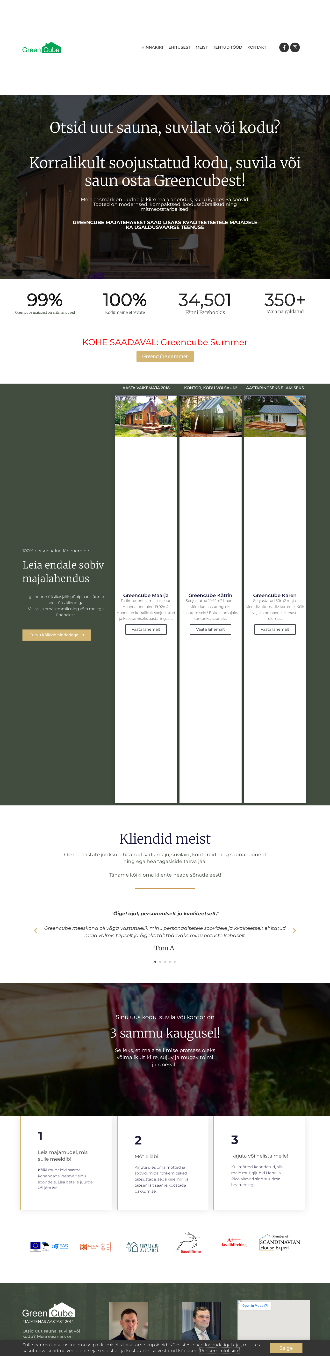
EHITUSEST (179, 47)
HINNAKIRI (152, 47)
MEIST (202, 47)
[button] (35, 930)
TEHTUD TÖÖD (227, 47)
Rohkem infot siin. (219, 1350)
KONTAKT (256, 47)
